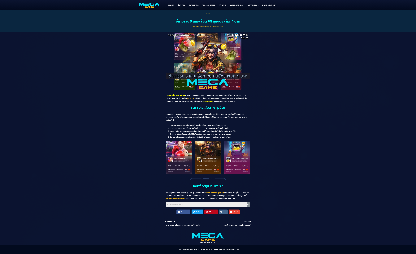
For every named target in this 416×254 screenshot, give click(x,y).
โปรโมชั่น (222, 4)
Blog (208, 14)
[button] (183, 212)
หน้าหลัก (170, 4)
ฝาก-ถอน (181, 4)
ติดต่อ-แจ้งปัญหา (269, 4)
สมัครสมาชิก (193, 4)
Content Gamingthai (202, 26)
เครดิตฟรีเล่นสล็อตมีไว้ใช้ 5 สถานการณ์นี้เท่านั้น (182, 223)
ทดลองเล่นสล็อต (208, 4)
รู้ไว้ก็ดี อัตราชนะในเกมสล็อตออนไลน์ (237, 223)
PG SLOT (190, 98)
